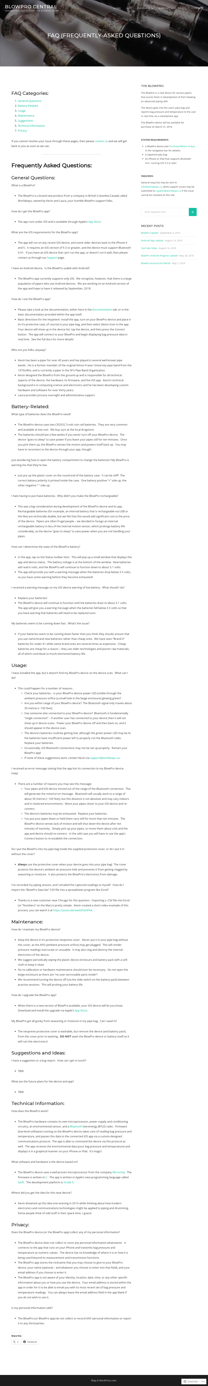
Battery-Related (28, 106)
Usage (22, 111)
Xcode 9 (69, 1182)
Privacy (22, 130)
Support (164, 8)
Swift (21, 1182)
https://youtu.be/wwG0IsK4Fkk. (73, 910)
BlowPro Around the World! (156, 263)
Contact (197, 8)
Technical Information (31, 126)
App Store (94, 222)
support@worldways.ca (104, 758)
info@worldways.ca (151, 186)
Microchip (118, 1172)
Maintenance (26, 115)
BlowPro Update (149, 232)
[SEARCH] (193, 212)
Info (129, 8)
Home (117, 8)
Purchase (143, 8)
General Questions (29, 101)
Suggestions (25, 120)
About (182, 8)
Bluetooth (76, 1126)
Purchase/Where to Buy (182, 146)
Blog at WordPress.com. (104, 1380)
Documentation (102, 309)
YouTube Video (149, 248)
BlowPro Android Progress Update (159, 255)
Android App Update (152, 240)
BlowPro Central (31, 6)
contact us (101, 141)
